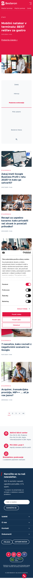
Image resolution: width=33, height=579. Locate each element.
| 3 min (10, 231)
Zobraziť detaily (22, 309)
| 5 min (10, 187)
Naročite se (11, 508)
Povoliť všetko (16, 314)
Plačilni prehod (20, 8)
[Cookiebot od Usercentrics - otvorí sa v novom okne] (23, 253)
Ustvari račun (21, 542)
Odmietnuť (16, 325)
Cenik (29, 8)
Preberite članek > (9, 40)
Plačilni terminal (6, 8)
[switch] (28, 289)
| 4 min (10, 34)
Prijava (7, 542)
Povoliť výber (16, 319)
